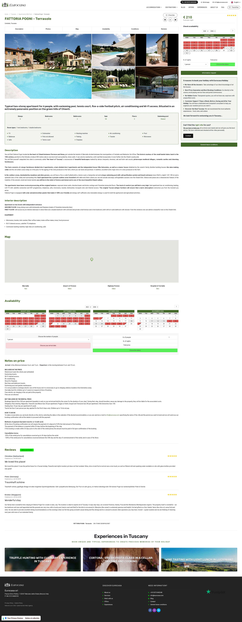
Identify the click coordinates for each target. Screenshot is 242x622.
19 (158, 323)
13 (102, 321)
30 (119, 326)
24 (125, 323)
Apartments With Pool (25, 14)
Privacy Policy (9, 603)
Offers (106, 601)
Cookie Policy (19, 603)
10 (125, 318)
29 (37, 326)
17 (125, 321)
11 (131, 318)
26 (96, 326)
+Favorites (171, 15)
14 (108, 321)
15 (113, 321)
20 (164, 323)
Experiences (108, 604)
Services (107, 595)
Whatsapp (205, 2)
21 (52, 323)
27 (102, 326)
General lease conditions (209, 145)
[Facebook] (150, 610)
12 (96, 321)
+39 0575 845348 (190, 2)
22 (58, 323)
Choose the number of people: (48, 336)
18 (152, 323)
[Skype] (159, 610)
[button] (91, 259)
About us (107, 592)
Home (6, 14)
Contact (188, 136)
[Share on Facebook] (165, 20)
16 (119, 321)
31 (125, 326)
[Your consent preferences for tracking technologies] (3, 618)
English (236, 2)
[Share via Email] (175, 20)
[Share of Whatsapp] (170, 20)
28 (108, 326)
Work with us (108, 598)
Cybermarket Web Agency (25, 605)
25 (131, 323)
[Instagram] (154, 610)
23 (140, 326)
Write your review (27, 450)
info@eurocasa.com (221, 2)
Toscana (13, 14)
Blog (151, 598)
